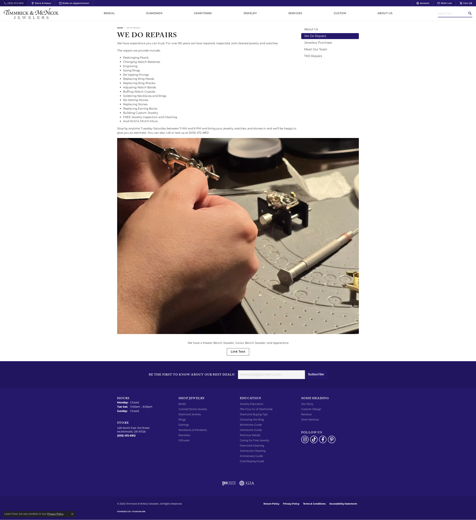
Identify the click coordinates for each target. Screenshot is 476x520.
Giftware (183, 440)
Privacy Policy (291, 503)
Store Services (310, 419)
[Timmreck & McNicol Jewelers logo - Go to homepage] (31, 13)
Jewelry (250, 13)
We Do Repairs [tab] (315, 36)
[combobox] (453, 13)
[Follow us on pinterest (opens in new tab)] (331, 439)
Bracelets (184, 435)
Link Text (238, 351)
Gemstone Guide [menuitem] (251, 429)
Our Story (307, 403)
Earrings (183, 424)
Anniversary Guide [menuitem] (251, 456)
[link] (13, 3)
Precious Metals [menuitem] (250, 435)
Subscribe (316, 374)
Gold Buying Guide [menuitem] (252, 461)
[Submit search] (470, 13)
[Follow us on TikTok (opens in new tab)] (314, 439)
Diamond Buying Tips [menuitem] (254, 414)
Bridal (109, 13)
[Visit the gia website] (246, 483)
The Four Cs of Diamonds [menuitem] (256, 409)
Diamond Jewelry (189, 414)
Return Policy (271, 503)
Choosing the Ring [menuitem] (252, 419)
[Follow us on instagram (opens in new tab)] (305, 439)
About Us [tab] (311, 29)
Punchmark (138, 512)
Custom (340, 13)
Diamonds (154, 13)
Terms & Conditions (314, 503)
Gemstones (203, 13)
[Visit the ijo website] (229, 483)
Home (120, 28)
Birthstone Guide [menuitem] (251, 424)
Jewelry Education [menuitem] (251, 403)
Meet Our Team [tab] (315, 49)
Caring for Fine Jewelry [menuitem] (254, 440)
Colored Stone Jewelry (192, 409)
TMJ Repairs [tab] (313, 56)
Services (295, 13)
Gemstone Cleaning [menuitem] (253, 450)
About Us (385, 13)
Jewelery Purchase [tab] (318, 42)
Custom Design (311, 409)
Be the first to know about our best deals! (192, 375)
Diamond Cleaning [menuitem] (252, 445)
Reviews (306, 414)
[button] (423, 3)
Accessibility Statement (343, 503)
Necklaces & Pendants (192, 429)
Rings (182, 419)
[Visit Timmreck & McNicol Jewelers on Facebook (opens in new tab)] (323, 439)
